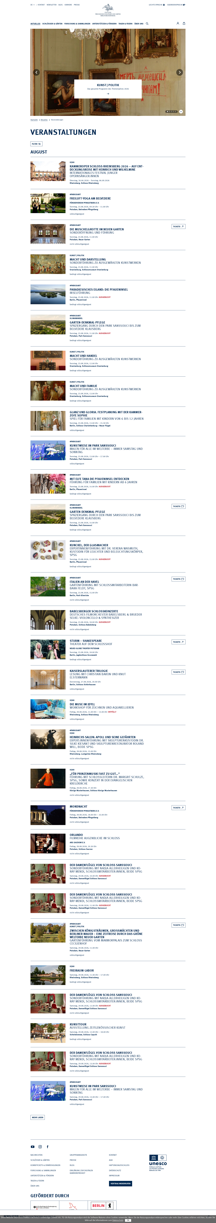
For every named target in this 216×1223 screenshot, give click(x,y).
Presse (77, 5)
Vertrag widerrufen (120, 1184)
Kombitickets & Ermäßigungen (45, 1165)
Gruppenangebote (78, 1155)
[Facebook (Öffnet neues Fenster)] (48, 1147)
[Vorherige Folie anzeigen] (36, 72)
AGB (111, 1160)
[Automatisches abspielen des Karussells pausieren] (181, 112)
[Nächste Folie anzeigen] (179, 72)
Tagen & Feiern (125, 24)
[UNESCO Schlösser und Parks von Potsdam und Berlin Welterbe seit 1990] (158, 1163)
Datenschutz (115, 1171)
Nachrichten (36, 1155)
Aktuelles (35, 24)
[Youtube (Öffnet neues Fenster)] (32, 1147)
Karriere (68, 5)
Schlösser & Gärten (52, 24)
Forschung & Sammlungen (77, 24)
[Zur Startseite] (108, 10)
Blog (60, 5)
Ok (128, 1220)
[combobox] (36, 143)
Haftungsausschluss (119, 1165)
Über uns (138, 24)
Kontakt (41, 5)
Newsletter (51, 5)
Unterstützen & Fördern (104, 24)
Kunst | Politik (108, 85)
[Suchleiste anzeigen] (147, 23)
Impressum (114, 1176)
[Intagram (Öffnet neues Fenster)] (40, 1147)
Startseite (34, 120)
